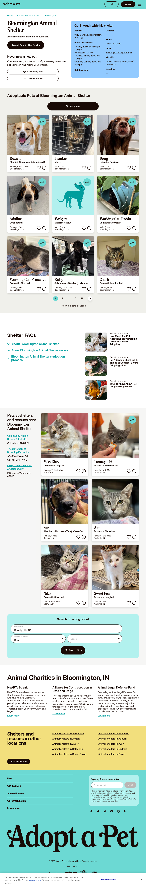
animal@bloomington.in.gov (119, 52)
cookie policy (35, 880)
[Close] (141, 879)
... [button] (69, 298)
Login (111, 4)
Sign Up (128, 4)
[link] (25, 45)
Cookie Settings (73, 866)
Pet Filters (74, 106)
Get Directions (81, 70)
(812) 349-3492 (113, 43)
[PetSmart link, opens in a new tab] (70, 872)
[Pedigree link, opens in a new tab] (83, 872)
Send (130, 785)
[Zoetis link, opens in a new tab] (93, 872)
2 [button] (62, 298)
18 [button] (82, 298)
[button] (90, 298)
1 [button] (55, 298)
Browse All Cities (19, 761)
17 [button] (75, 298)
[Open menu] (139, 4)
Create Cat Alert (35, 78)
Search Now (75, 650)
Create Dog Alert (35, 71)
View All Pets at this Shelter (26, 45)
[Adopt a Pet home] (12, 4)
